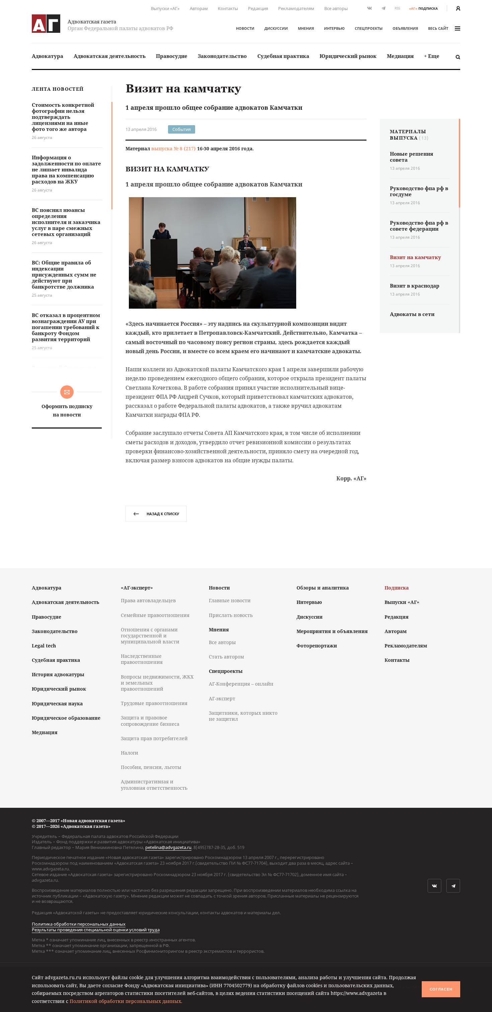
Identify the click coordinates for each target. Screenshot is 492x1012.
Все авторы (336, 8)
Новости (245, 28)
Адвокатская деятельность (110, 56)
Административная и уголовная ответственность (154, 784)
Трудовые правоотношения (154, 703)
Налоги (129, 753)
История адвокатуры (58, 674)
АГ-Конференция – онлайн (241, 684)
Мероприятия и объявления (332, 631)
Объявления (405, 28)
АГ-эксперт (222, 698)
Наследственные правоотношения (142, 659)
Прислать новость (231, 615)
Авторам (199, 8)
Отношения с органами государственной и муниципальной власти (150, 635)
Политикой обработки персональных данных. (126, 1001)
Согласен (441, 989)
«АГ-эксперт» (137, 588)
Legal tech (44, 645)
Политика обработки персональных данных (79, 924)
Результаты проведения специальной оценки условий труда (96, 930)
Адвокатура (47, 56)
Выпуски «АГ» (165, 8)
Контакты (228, 8)
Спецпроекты (369, 28)
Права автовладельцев (148, 600)
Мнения (306, 28)
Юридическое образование (66, 718)
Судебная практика (283, 56)
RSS (397, 8)
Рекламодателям (296, 8)
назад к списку (163, 513)
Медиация (400, 56)
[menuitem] (47, 56)
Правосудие (171, 56)
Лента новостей (58, 89)
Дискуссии (276, 28)
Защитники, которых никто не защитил (243, 716)
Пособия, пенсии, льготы (151, 767)
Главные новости (230, 600)
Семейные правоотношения (155, 615)
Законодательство (222, 56)
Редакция (258, 8)
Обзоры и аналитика (323, 588)
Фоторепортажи (317, 645)
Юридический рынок (348, 56)
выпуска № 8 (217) (173, 148)
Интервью (334, 28)
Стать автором (226, 656)
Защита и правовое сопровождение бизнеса (150, 720)
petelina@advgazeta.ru (168, 847)
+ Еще (431, 56)
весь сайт (438, 28)
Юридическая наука (57, 703)
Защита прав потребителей (154, 738)
